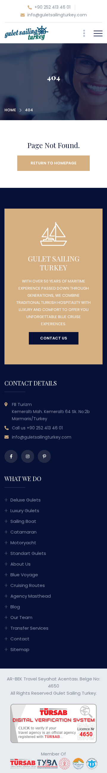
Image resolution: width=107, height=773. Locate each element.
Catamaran (23, 532)
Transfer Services (29, 628)
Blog (15, 607)
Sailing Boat (23, 521)
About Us (20, 564)
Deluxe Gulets (25, 500)
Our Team (21, 617)
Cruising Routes (27, 585)
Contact (19, 639)
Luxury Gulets (24, 510)
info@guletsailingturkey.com (56, 15)
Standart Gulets (28, 553)
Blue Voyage (24, 575)
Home (10, 110)
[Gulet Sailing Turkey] (26, 32)
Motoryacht (23, 542)
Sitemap (19, 649)
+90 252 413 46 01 (51, 7)
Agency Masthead (30, 596)
